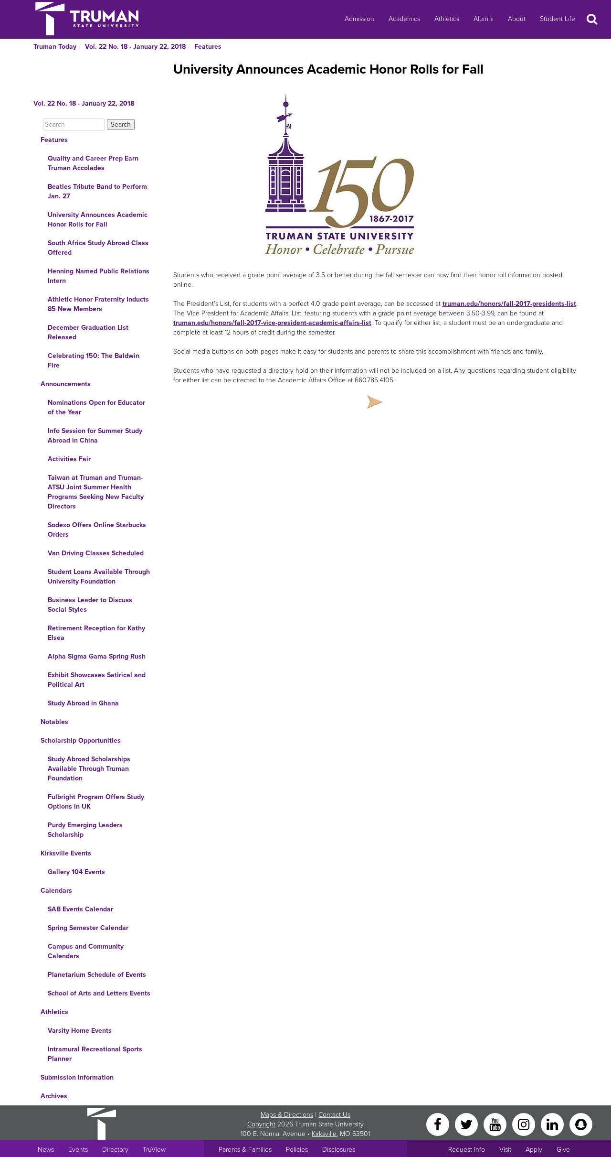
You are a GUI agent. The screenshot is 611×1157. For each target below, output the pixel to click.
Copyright (261, 1124)
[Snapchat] (581, 1124)
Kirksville (324, 1134)
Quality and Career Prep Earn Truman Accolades (93, 163)
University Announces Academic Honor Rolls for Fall (97, 219)
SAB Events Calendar (80, 909)
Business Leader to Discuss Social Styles (90, 605)
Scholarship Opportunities (81, 740)
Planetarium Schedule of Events (97, 975)
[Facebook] (438, 1124)
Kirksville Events (66, 853)
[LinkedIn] (553, 1124)
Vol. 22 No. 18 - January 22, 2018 (135, 47)
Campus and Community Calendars (86, 951)
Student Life (557, 19)
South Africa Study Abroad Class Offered (98, 248)
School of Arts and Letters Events (99, 993)
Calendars (56, 891)
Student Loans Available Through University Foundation (99, 576)
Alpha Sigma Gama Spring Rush (97, 656)
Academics (404, 19)
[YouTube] (496, 1124)
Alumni (484, 19)
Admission (359, 19)
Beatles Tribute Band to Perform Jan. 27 (97, 191)
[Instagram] (524, 1124)
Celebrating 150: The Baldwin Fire (93, 360)
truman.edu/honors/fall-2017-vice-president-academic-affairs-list (272, 323)
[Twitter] (467, 1124)
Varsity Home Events (80, 1031)
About (517, 19)
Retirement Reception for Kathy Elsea (96, 633)
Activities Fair (69, 459)
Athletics (446, 19)
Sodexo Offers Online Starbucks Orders (97, 530)
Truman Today (54, 47)
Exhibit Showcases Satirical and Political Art (97, 680)
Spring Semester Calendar (88, 928)
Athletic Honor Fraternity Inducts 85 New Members (98, 304)
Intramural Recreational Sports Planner (95, 1054)
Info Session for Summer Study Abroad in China (95, 435)
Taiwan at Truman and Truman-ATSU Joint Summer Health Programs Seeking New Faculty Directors (96, 492)
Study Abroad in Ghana (83, 703)
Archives (54, 1096)
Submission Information (77, 1077)
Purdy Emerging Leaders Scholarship (85, 830)
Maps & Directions (287, 1115)
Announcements (66, 384)
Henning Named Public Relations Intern (98, 276)
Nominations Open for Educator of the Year (96, 407)
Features (207, 47)
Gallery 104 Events (76, 872)
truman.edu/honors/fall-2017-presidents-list (509, 304)
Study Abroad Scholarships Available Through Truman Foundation (89, 768)
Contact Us (334, 1115)
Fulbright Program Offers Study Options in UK (96, 802)
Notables (54, 722)
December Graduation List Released (88, 332)
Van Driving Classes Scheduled (96, 553)
